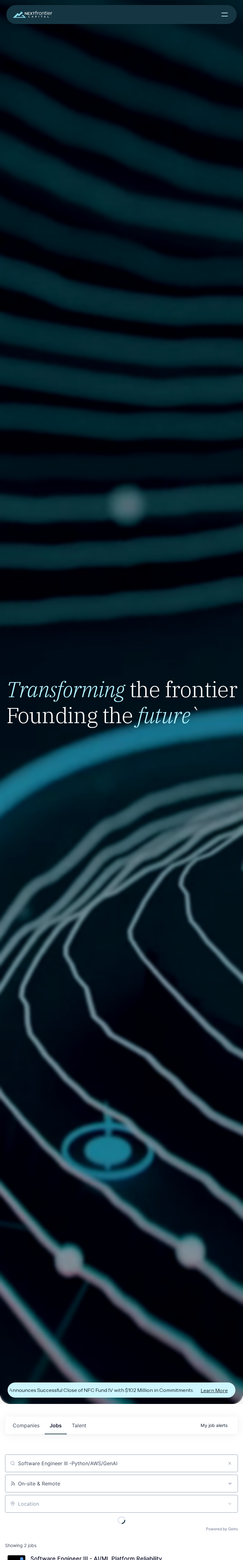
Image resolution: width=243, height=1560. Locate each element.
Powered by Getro (222, 1529)
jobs (56, 1425)
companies (26, 1425)
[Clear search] (230, 1463)
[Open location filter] (230, 1504)
